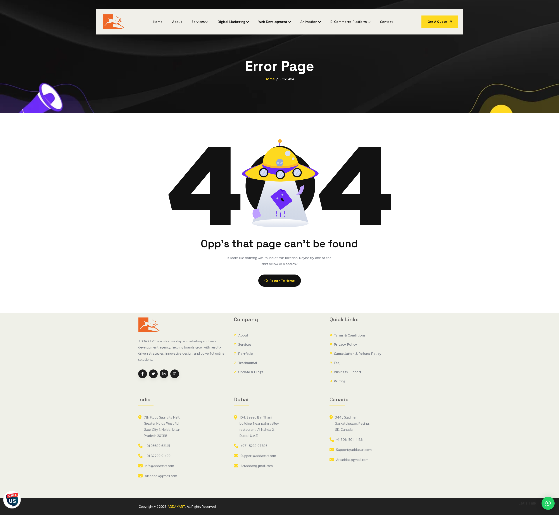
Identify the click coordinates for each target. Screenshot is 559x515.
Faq (337, 362)
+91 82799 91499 (158, 455)
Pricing (339, 381)
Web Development (272, 21)
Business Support (347, 372)
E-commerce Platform (348, 21)
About (177, 21)
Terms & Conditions (349, 335)
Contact (386, 21)
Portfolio (245, 353)
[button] (548, 503)
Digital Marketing (231, 21)
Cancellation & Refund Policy (357, 353)
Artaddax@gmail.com (161, 475)
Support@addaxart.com (258, 455)
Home (157, 21)
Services (198, 21)
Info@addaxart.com (159, 465)
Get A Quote (438, 22)
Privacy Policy (345, 344)
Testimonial (247, 362)
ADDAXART (176, 506)
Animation (308, 21)
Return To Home (282, 281)
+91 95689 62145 (157, 445)
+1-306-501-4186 (349, 439)
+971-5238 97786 (254, 445)
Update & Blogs (250, 372)
